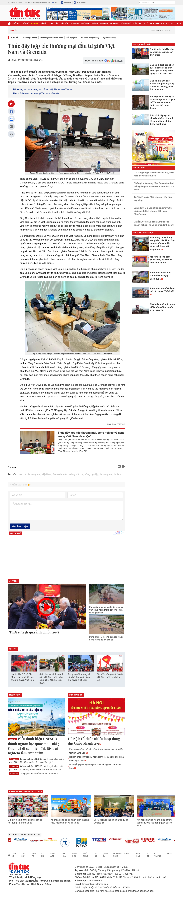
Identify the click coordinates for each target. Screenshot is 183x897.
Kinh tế (14, 37)
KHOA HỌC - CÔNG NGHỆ (120, 23)
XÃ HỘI (43, 23)
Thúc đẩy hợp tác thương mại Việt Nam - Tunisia (36, 93)
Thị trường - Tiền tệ (29, 37)
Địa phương (157, 855)
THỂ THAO (85, 23)
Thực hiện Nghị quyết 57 (161, 23)
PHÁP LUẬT (53, 23)
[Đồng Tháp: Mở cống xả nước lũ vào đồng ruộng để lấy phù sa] (106, 624)
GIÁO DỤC (75, 23)
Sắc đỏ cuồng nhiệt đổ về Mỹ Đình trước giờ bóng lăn (110, 677)
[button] (121, 663)
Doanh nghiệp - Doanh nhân (51, 37)
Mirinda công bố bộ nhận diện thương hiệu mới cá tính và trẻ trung (70, 821)
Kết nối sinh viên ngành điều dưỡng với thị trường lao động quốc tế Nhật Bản (155, 822)
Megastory (12, 739)
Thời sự (15, 23)
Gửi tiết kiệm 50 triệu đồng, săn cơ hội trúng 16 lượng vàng (25, 821)
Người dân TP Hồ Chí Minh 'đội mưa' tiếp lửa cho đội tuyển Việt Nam (22, 677)
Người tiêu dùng (109, 37)
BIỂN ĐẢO (137, 23)
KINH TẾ (34, 23)
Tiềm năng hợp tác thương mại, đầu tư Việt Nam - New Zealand (43, 89)
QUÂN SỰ (104, 23)
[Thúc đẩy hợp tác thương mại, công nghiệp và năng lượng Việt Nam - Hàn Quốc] (37, 442)
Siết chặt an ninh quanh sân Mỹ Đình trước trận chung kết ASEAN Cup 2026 (51, 678)
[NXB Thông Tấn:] (57, 843)
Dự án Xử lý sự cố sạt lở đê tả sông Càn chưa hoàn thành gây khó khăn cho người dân (106, 610)
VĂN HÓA (64, 23)
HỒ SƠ (95, 23)
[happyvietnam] (41, 839)
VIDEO (178, 23)
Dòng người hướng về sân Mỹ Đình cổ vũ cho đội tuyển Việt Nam (79, 677)
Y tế (146, 23)
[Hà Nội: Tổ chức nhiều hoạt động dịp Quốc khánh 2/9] (96, 717)
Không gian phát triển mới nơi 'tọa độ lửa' (34, 773)
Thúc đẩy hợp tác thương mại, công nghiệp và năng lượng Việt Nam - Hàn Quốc (91, 434)
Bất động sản (71, 37)
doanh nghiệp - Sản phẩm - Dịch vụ (25, 791)
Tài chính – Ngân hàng (90, 37)
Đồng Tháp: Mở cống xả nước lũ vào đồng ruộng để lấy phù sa (106, 638)
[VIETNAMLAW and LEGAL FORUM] (28, 841)
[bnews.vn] (74, 843)
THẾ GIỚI (25, 23)
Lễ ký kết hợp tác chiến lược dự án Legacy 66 (111, 821)
